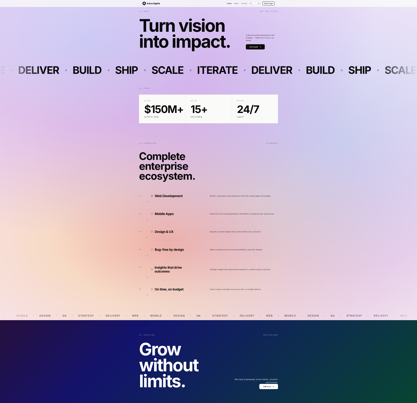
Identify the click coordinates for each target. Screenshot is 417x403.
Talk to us (267, 386)
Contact (244, 3)
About (236, 3)
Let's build (253, 47)
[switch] (254, 3)
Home (229, 3)
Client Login (268, 3)
